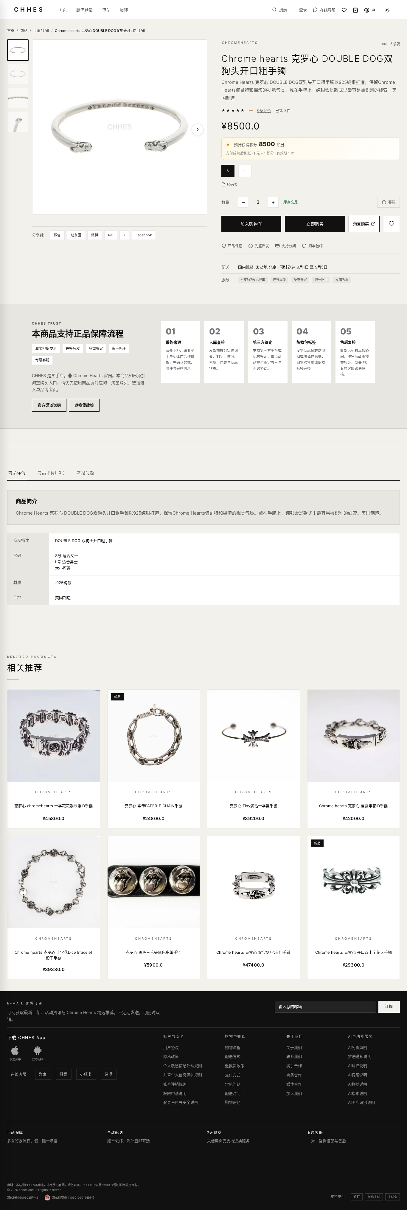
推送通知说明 (359, 1056)
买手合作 (294, 1065)
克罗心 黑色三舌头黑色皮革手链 (153, 952)
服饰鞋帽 (84, 9)
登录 (303, 10)
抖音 (64, 1074)
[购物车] (355, 10)
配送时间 (232, 1093)
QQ (110, 235)
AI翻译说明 (357, 1065)
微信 (57, 235)
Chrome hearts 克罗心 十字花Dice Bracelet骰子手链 (53, 955)
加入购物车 (251, 223)
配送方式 (232, 1056)
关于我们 (294, 1047)
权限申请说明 (175, 1093)
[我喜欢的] (344, 10)
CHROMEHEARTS (240, 43)
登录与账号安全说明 (180, 1102)
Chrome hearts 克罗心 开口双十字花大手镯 (353, 952)
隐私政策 (171, 1056)
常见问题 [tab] (85, 472)
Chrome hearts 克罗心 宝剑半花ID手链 (353, 805)
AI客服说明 (357, 1074)
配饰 (124, 9)
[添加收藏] (391, 224)
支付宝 (392, 1197)
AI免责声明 (357, 1047)
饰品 (106, 9)
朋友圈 (76, 235)
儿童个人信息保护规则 (182, 1074)
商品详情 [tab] (17, 472)
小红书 (86, 1074)
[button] (229, 170)
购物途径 (232, 1102)
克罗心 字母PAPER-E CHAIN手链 (153, 805)
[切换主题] (387, 10)
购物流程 (232, 1047)
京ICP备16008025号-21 (23, 1197)
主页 (63, 9)
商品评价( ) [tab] (51, 472)
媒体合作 (294, 1084)
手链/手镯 (41, 30)
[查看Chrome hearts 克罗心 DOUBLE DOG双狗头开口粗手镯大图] (119, 127)
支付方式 (232, 1074)
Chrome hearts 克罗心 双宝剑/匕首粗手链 (253, 952)
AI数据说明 (357, 1084)
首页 (10, 30)
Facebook (144, 235)
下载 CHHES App (26, 1037)
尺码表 (232, 184)
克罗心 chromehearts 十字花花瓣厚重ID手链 (53, 805)
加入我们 (294, 1093)
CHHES (29, 9)
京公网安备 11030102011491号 (73, 1197)
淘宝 (43, 1074)
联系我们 (294, 1056)
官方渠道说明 (49, 405)
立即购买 (315, 223)
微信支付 (374, 1197)
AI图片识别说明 (361, 1102)
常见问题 (232, 1084)
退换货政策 (84, 405)
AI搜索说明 (357, 1093)
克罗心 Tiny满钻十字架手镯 (253, 805)
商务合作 (294, 1074)
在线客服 (19, 1074)
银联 (357, 1197)
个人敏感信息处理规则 (182, 1065)
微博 (94, 235)
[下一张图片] (198, 129)
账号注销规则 (175, 1084)
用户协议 (171, 1047)
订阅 (389, 1006)
